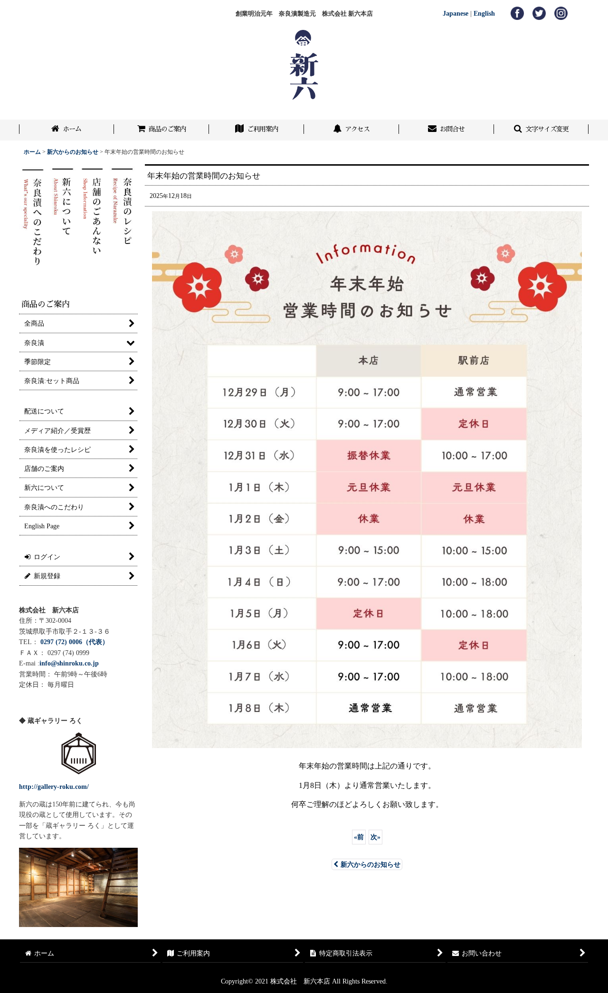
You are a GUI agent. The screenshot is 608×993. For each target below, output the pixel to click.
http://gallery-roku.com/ (54, 786)
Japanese (455, 13)
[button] (541, 130)
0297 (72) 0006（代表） (74, 642)
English (484, 13)
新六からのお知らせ (370, 864)
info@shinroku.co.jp (69, 663)
